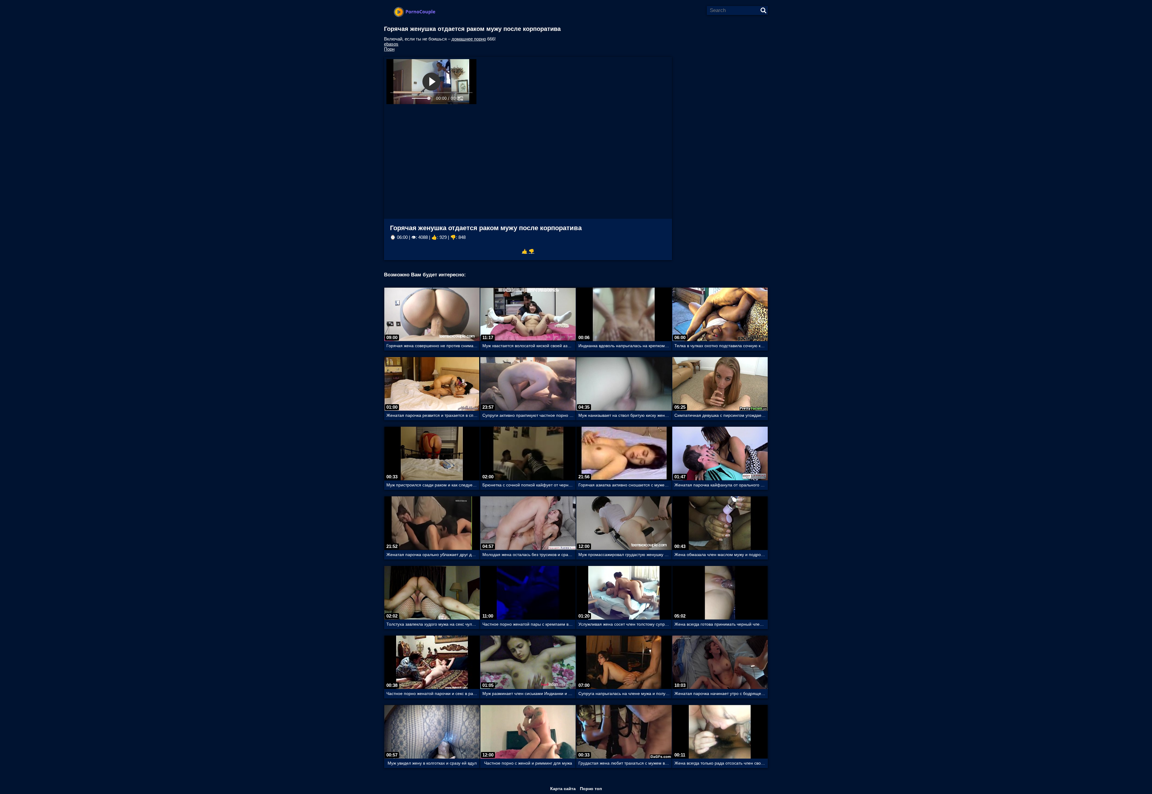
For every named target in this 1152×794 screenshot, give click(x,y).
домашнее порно (469, 38)
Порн (389, 49)
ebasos (391, 44)
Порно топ (591, 788)
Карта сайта (563, 788)
